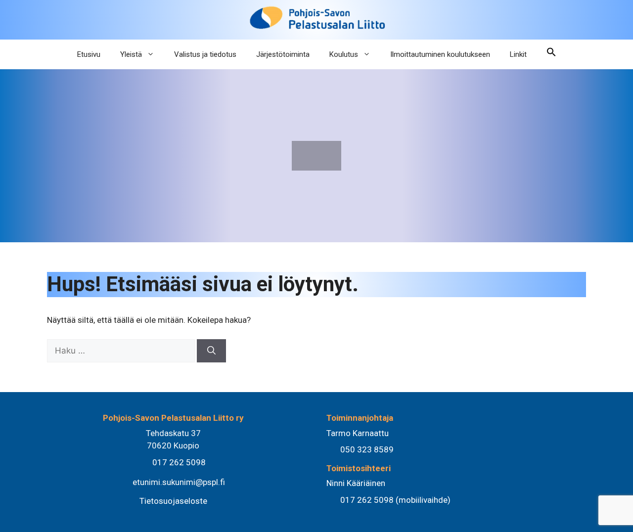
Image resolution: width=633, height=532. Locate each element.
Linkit (518, 54)
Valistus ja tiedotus (205, 54)
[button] (551, 54)
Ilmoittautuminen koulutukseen (440, 54)
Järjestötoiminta (283, 54)
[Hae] (211, 351)
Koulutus (343, 54)
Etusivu (88, 54)
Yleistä (131, 54)
